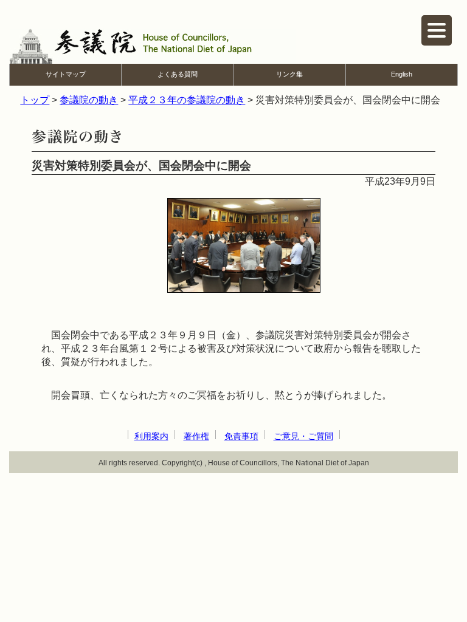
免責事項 (241, 436)
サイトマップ (66, 74)
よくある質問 (177, 74)
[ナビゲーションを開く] (436, 30)
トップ (34, 100)
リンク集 (289, 74)
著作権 (196, 436)
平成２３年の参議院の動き (186, 100)
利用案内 (151, 436)
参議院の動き (89, 100)
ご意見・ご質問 (303, 436)
